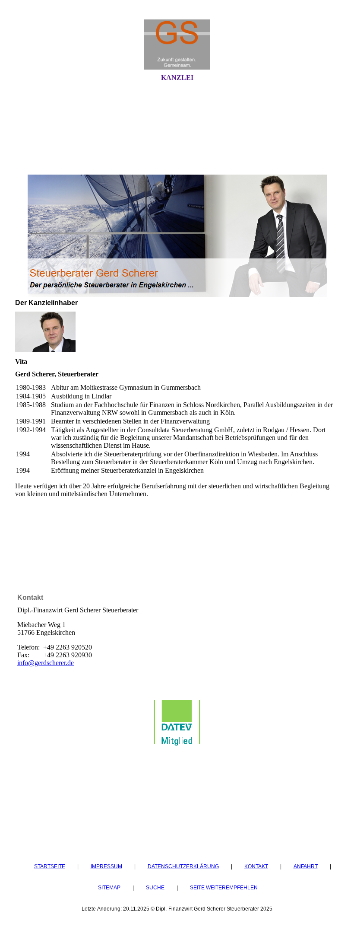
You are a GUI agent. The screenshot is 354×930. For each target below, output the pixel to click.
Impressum (106, 866)
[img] (177, 44)
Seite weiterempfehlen (224, 887)
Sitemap (109, 887)
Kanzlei (177, 77)
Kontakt (256, 866)
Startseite (49, 866)
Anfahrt (306, 866)
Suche (155, 887)
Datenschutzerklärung (183, 866)
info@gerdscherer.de (45, 662)
